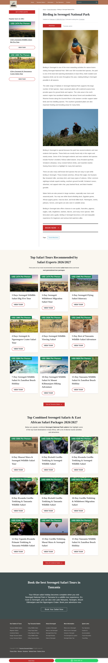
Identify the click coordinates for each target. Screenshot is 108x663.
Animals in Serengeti (69, 633)
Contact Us (85, 630)
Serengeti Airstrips (50, 635)
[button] (76, 660)
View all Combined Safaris (53, 563)
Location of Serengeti (51, 628)
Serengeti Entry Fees (51, 633)
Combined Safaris (14, 633)
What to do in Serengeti (70, 628)
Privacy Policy (13, 651)
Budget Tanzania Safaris (16, 635)
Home (32, 2)
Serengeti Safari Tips (69, 638)
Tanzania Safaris (41, 2)
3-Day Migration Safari (33, 633)
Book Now (31, 660)
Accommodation (86, 633)
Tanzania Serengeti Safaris (26, 648)
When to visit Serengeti (51, 630)
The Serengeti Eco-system (70, 635)
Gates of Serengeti (50, 638)
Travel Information (51, 9)
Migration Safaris (14, 630)
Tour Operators (60, 2)
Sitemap (20, 651)
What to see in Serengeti (70, 630)
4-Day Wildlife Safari (33, 635)
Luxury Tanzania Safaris (16, 638)
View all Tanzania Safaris (53, 404)
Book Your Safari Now (54, 609)
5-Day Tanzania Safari (33, 638)
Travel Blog (85, 638)
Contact (68, 2)
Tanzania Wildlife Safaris (16, 628)
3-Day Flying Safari (32, 630)
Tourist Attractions (53, 237)
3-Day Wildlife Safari (33, 628)
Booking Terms (41, 651)
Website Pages (32, 651)
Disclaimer (25, 651)
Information (50, 2)
